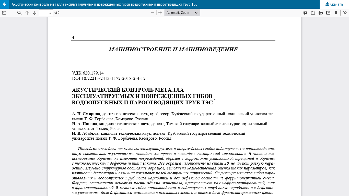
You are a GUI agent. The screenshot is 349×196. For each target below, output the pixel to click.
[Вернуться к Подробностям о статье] (4, 4)
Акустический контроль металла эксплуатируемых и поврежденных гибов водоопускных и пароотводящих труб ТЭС (104, 4)
